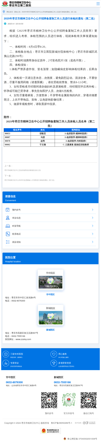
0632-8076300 (14, 382)
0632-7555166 (62, 382)
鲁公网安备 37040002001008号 (82, 438)
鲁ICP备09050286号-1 (61, 422)
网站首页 (10, 12)
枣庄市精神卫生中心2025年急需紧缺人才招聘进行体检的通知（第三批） (29, 180)
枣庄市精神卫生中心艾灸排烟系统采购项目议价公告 (22, 170)
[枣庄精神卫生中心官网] (16, 4)
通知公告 (17, 12)
